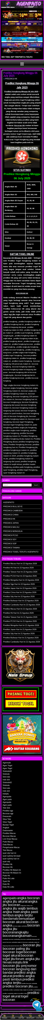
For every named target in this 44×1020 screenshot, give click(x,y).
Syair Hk (6, 881)
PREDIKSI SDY (10, 539)
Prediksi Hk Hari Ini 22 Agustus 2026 (18, 568)
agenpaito (10, 898)
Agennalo (7, 763)
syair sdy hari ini (9, 853)
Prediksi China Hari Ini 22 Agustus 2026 (19, 592)
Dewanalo (7, 816)
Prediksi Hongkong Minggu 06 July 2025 (20, 74)
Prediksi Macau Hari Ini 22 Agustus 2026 (20, 564)
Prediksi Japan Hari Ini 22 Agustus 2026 (19, 588)
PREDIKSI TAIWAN (11, 548)
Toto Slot (6, 808)
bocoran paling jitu (16, 948)
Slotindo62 (7, 771)
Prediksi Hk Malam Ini (12, 870)
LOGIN (13, 1018)
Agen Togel (7, 766)
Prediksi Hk (7, 864)
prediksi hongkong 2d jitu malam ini (18, 439)
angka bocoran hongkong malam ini (23, 385)
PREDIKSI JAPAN (11, 523)
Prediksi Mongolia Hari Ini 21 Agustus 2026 (21, 625)
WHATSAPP (30, 1018)
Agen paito (7, 799)
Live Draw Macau (10, 839)
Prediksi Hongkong (29, 436)
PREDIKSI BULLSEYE (13, 507)
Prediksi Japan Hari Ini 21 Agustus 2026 (19, 629)
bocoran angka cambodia (19, 926)
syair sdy (6, 862)
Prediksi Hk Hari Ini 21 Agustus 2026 (18, 613)
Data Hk (6, 884)
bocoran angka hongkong (14, 388)
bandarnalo (11, 918)
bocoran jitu (31, 945)
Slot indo (6, 777)
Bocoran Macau (9, 836)
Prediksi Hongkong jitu (28, 447)
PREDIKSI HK (11, 79)
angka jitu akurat (15, 901)
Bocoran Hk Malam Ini (12, 873)
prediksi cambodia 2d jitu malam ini (18, 990)
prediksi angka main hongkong (16, 430)
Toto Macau (7, 850)
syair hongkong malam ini (14, 473)
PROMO (4, 1018)
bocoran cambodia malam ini (14, 942)
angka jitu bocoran (20, 903)
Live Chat (39, 1018)
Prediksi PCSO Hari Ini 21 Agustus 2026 (20, 621)
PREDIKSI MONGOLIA (13, 531)
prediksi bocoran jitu (18, 986)
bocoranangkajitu (16, 932)
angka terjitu (23, 915)
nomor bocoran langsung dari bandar (20, 969)
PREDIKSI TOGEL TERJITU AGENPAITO (20, 552)
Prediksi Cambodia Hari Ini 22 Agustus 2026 (21, 605)
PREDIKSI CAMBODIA (13, 511)
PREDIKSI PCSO (10, 535)
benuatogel (27, 918)
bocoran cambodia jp (15, 939)
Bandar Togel (8, 825)
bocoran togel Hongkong (23, 422)
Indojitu (6, 794)
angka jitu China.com (27, 905)
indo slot (6, 780)
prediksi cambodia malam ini (11, 993)
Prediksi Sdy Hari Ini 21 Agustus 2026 (19, 634)
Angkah (6, 828)
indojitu (18, 962)
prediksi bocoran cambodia (29, 983)
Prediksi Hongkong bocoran (20, 445)
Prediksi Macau (9, 833)
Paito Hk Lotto (8, 878)
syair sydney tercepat (11, 856)
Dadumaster (8, 830)
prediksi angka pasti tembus (19, 977)
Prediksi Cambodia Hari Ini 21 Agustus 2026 (21, 642)
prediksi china (23, 993)
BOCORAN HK (22, 293)
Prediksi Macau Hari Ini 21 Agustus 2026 (20, 609)
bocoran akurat (14, 922)
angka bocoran (28, 898)
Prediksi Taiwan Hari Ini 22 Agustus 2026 (20, 572)
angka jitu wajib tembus (20, 908)
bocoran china (18, 945)
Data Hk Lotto (8, 887)
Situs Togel (7, 822)
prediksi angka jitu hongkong (24, 428)
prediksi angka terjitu (18, 981)
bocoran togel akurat (19, 953)
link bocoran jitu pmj (15, 964)
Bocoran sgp (8, 814)
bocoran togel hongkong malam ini (17, 425)
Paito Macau (8, 842)
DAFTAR (21, 1018)
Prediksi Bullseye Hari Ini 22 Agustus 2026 (21, 601)
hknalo (7, 962)
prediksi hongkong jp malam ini (16, 450)
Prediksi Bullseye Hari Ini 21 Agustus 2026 (21, 638)
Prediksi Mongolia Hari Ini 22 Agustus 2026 (21, 580)
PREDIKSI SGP (10, 544)
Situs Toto (7, 819)
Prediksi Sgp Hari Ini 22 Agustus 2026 (19, 584)
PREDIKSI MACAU (11, 527)
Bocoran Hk (8, 867)
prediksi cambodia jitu (35, 990)
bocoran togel (13, 952)
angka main (11, 912)
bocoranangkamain (17, 936)
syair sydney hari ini (11, 859)
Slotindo (6, 774)
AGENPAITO (8, 502)
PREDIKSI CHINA (11, 515)
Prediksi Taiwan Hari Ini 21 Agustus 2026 (20, 617)
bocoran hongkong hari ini (26, 399)
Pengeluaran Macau (11, 847)
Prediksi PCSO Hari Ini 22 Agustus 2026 (20, 576)
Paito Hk (6, 876)
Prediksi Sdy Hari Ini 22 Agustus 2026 (19, 597)
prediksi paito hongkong (23, 467)
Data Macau (8, 845)
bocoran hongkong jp (12, 402)
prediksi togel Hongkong (27, 470)
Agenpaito (7, 797)
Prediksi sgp (8, 811)
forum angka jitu (28, 959)
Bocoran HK (19, 125)
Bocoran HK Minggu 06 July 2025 (17, 258)
